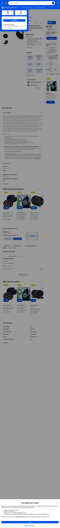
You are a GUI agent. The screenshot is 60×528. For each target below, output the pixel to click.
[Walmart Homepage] (6, 3)
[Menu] (2, 3)
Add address (14, 20)
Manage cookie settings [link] (30, 525)
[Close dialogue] (57, 503)
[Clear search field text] (51, 3)
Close (30, 522)
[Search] (53, 3)
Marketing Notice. (20, 516)
